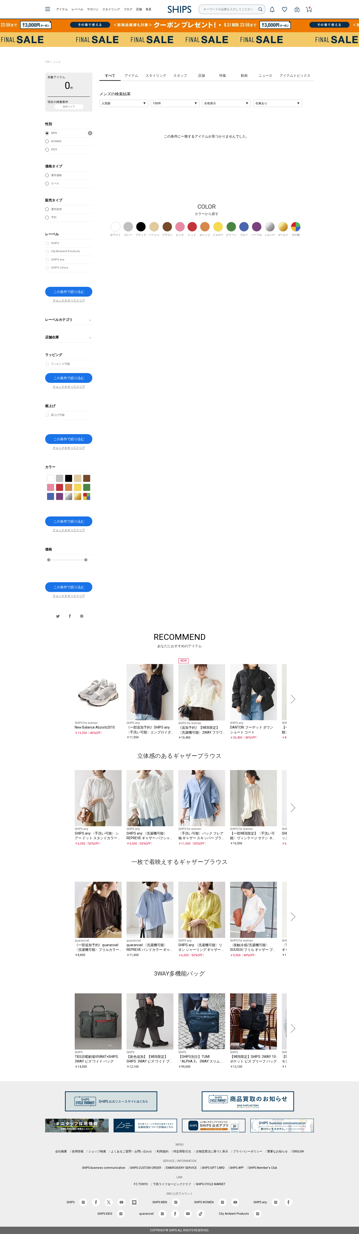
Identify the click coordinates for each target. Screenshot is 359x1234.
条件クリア (69, 106)
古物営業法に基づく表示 (212, 1151)
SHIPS (55, 243)
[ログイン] (297, 9)
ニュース (265, 75)
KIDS (54, 149)
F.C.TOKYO (141, 1184)
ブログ (128, 9)
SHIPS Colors (59, 267)
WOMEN (56, 141)
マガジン (93, 9)
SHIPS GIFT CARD (213, 1168)
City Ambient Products (65, 251)
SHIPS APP (236, 1168)
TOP (47, 62)
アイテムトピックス (295, 75)
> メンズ (55, 62)
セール (55, 183)
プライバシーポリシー (247, 1151)
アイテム (62, 9)
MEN (54, 133)
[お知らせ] (272, 9)
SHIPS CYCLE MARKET (210, 1184)
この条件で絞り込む (68, 292)
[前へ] (67, 699)
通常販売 (56, 209)
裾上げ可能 (57, 415)
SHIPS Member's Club (262, 1168)
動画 (244, 75)
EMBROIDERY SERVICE (181, 1168)
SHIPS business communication (103, 1168)
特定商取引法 (182, 1151)
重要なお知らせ (277, 1151)
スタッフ (180, 75)
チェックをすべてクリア (69, 300)
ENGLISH (298, 1151)
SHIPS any (57, 259)
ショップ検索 (97, 1151)
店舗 (139, 9)
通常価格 (56, 175)
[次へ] (292, 699)
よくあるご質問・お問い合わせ (131, 1151)
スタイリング (111, 9)
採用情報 (78, 1151)
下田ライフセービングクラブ (172, 1184)
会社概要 (61, 1151)
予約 (53, 217)
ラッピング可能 (60, 363)
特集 (222, 75)
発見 (148, 9)
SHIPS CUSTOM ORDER (145, 1168)
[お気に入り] (284, 9)
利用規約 (163, 1151)
